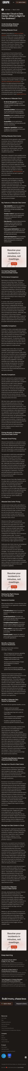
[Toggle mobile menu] (13, 2)
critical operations (18, 171)
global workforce (21, 94)
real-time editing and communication (10, 81)
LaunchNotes (21, 1067)
